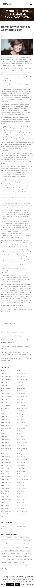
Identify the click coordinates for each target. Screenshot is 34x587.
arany (16, 537)
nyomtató (10, 556)
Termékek (4, 529)
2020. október (21, 411)
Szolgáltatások (21, 526)
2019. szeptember (6, 431)
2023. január (5, 374)
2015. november (22, 494)
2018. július (4, 451)
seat (25, 559)
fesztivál (19, 544)
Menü (31, 4)
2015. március (21, 505)
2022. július (4, 382)
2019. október (21, 428)
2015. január (21, 508)
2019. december (22, 425)
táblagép (12, 566)
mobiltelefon (27, 553)
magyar (13, 553)
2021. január (5, 408)
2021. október (21, 394)
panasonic (27, 556)
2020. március (5, 422)
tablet (9, 562)
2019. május (5, 437)
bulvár (11, 541)
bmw (26, 537)
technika (16, 562)
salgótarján (11, 559)
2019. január (5, 442)
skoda (30, 559)
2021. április (20, 402)
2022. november (6, 376)
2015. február (5, 508)
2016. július (20, 482)
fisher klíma (5, 547)
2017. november (6, 462)
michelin (19, 553)
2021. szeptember (6, 396)
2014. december (6, 511)
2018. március (5, 457)
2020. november (6, 411)
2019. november (6, 428)
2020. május (5, 419)
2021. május (5, 402)
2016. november (22, 477)
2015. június (5, 502)
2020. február (21, 422)
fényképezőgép (24, 547)
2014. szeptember (22, 514)
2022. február (21, 388)
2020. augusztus (22, 414)
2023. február (21, 371)
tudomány (5, 566)
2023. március (5, 371)
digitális (29, 541)
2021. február (21, 405)
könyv (4, 553)
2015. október (5, 497)
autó (21, 537)
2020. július (4, 416)
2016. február (5, 491)
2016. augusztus (6, 482)
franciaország (14, 547)
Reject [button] (17, 584)
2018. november (6, 445)
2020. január (5, 425)
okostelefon (19, 556)
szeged (4, 562)
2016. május (20, 485)
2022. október (21, 376)
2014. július (4, 517)
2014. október (5, 514)
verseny (19, 566)
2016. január (21, 491)
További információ (26, 584)
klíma (28, 550)
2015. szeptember (22, 497)
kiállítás (22, 550)
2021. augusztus (22, 396)
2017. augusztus (22, 465)
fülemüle (4, 550)
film (25, 544)
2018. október (21, 445)
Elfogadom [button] (10, 584)
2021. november (6, 394)
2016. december (6, 477)
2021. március (5, 405)
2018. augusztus (22, 448)
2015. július (20, 500)
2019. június (20, 434)
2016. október (5, 479)
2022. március (5, 388)
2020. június (20, 416)
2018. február (21, 457)
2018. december (22, 442)
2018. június (20, 451)
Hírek (10, 324)
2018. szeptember (6, 448)
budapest (4, 541)
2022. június (20, 382)
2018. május (5, 454)
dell (24, 541)
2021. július (4, 399)
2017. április (5, 471)
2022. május (5, 385)
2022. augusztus (22, 379)
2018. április (20, 454)
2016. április (5, 488)
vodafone (26, 566)
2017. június (5, 468)
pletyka (4, 559)
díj (2, 544)
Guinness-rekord (13, 550)
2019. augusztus (22, 431)
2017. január (21, 474)
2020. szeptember (6, 414)
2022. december (22, 374)
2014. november (22, 511)
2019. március (5, 439)
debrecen (17, 541)
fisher (29, 544)
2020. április (20, 419)
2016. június (5, 485)
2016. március (21, 488)
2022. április (20, 385)
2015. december (6, 494)
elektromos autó (10, 544)
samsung (19, 559)
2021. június (20, 399)
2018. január (5, 459)
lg (8, 553)
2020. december (22, 408)
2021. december (22, 391)
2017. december (22, 459)
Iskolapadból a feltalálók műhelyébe (12, 336)
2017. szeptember (6, 465)
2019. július (4, 434)
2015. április (5, 505)
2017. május (20, 468)
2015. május (20, 502)
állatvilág (4, 569)
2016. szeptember (22, 479)
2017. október (21, 462)
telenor (22, 562)
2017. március (21, 471)
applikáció (9, 537)
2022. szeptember (6, 379)
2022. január (5, 391)
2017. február (5, 474)
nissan (4, 556)
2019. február (21, 439)
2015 (3, 537)
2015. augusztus (6, 500)
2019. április (20, 437)
